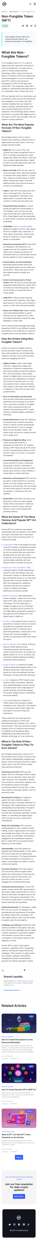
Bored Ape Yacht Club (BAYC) (14, 568)
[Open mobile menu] (34, 4)
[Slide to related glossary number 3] (31, 970)
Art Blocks (7, 621)
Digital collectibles (20, 226)
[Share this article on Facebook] (27, 26)
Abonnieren (19, 1196)
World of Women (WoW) (12, 644)
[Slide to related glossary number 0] (24, 970)
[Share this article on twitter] (23, 26)
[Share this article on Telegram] (31, 26)
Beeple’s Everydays (10, 596)
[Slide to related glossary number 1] (26, 970)
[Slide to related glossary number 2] (29, 970)
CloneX (6, 680)
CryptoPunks (8, 545)
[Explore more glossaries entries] (3, 970)
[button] (34, 4)
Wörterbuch (13, 12)
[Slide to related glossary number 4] (33, 970)
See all (19, 1157)
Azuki (5, 700)
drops (28, 381)
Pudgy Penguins (9, 665)
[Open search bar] (30, 4)
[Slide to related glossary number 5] (35, 970)
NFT (20, 63)
